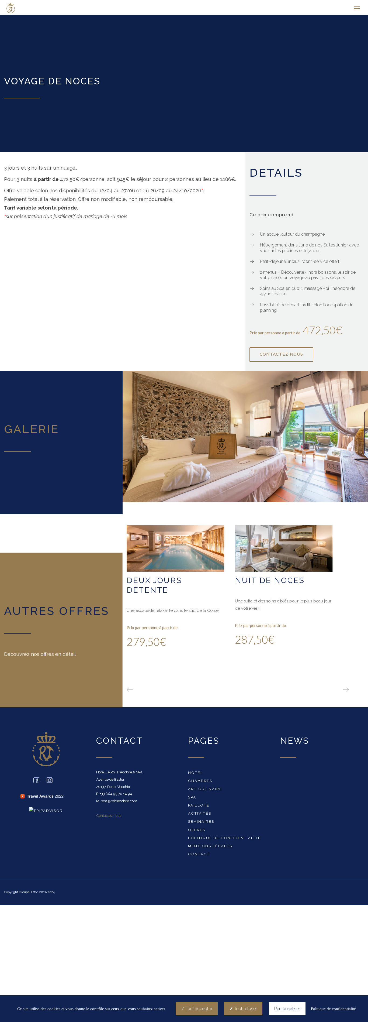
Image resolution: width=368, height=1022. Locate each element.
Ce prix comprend (271, 216)
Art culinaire (205, 790)
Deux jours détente (154, 586)
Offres (196, 831)
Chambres (200, 782)
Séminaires (201, 823)
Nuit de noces (269, 582)
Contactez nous (108, 817)
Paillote (198, 806)
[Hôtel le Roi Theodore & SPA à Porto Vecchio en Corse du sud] (30, 8)
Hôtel (195, 774)
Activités (199, 814)
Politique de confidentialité (224, 839)
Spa (192, 798)
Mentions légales (210, 847)
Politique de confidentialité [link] (333, 1009)
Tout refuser (245, 1008)
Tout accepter (198, 1008)
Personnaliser (287, 1008)
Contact (199, 855)
